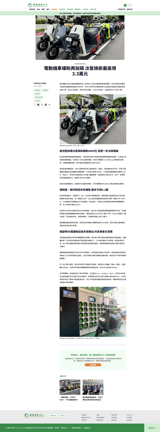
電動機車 (37, 90)
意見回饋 (129, 420)
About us (129, 415)
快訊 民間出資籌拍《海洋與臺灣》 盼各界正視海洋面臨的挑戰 (80, 13)
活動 (97, 415)
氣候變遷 (70, 9)
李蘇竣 (39, 86)
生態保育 (62, 9)
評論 (38, 9)
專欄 (43, 9)
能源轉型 (45, 90)
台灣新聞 (43, 83)
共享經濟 (37, 94)
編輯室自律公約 (86, 417)
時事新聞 (32, 9)
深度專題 (54, 9)
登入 (130, 5)
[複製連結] (49, 105)
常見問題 (114, 417)
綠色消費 (93, 9)
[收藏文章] (35, 105)
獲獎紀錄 (114, 420)
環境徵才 (84, 415)
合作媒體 (129, 417)
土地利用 (85, 9)
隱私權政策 (99, 420)
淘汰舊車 (37, 101)
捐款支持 (130, 9)
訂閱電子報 (121, 9)
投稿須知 (84, 420)
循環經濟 (78, 9)
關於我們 (114, 415)
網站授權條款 (100, 417)
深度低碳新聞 (38, 97)
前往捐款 (93, 365)
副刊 (47, 9)
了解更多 (86, 428)
